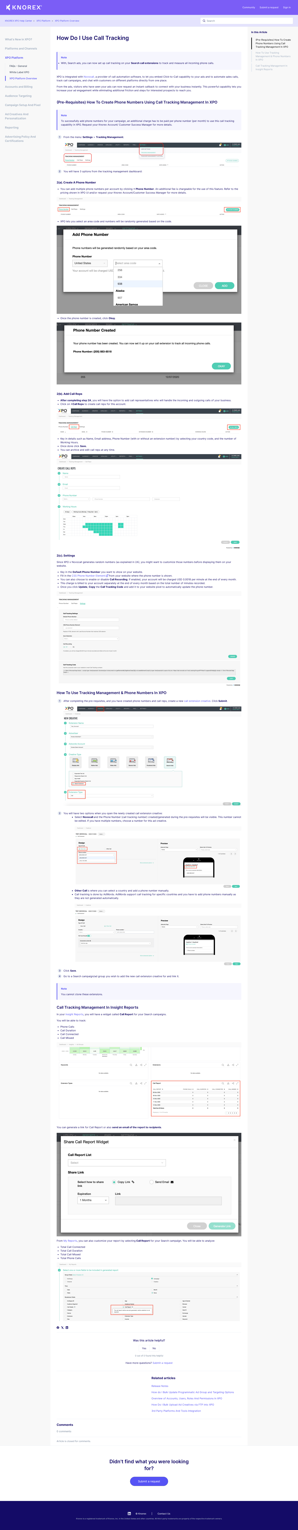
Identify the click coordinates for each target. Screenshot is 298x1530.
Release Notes (159, 1386)
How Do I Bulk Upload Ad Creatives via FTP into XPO (182, 1404)
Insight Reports (74, 1014)
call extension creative (197, 700)
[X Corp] (62, 1327)
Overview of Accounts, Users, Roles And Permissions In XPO (186, 1398)
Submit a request (269, 7)
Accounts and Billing (18, 86)
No (154, 1348)
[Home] (24, 7)
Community (248, 7)
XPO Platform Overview (67, 20)
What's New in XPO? (18, 39)
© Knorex (140, 1513)
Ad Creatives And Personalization (16, 116)
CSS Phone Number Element (89, 575)
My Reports (70, 1240)
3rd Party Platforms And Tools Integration (176, 1410)
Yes (144, 1348)
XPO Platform (43, 20)
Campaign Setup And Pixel (23, 105)
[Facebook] (58, 1327)
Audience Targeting (18, 95)
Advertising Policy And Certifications (20, 138)
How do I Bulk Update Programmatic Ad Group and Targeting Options (192, 1392)
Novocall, (89, 76)
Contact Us (164, 1513)
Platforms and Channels (21, 48)
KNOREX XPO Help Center (18, 20)
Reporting (11, 127)
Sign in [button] (287, 7)
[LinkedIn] (67, 1327)
